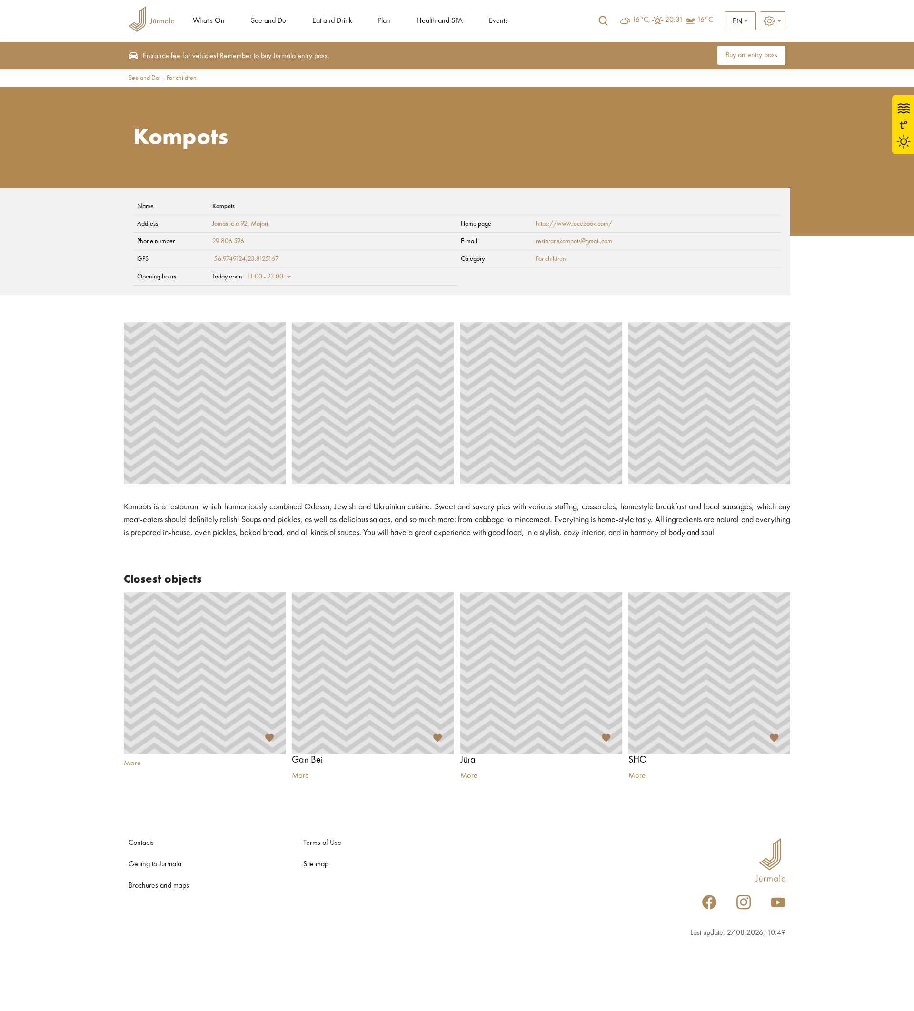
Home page (476, 223)
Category (473, 259)
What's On (209, 21)
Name (145, 206)
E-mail (469, 241)
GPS (143, 259)
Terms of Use (322, 843)
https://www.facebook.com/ (574, 223)
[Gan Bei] (373, 673)
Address (147, 223)
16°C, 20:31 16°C (672, 20)
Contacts (141, 843)
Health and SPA (440, 21)
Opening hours (156, 276)
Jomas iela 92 (230, 223)
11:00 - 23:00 (265, 276)
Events (498, 21)
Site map (315, 864)
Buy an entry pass (751, 55)
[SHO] (709, 673)
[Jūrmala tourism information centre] (151, 20)
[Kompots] (205, 403)
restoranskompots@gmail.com (574, 241)
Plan (384, 21)
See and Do (268, 21)
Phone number (156, 241)
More (132, 763)
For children (182, 78)
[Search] (603, 21)
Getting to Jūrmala (155, 864)
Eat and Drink (332, 21)
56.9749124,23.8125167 (246, 259)
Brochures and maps (159, 886)
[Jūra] (541, 673)
